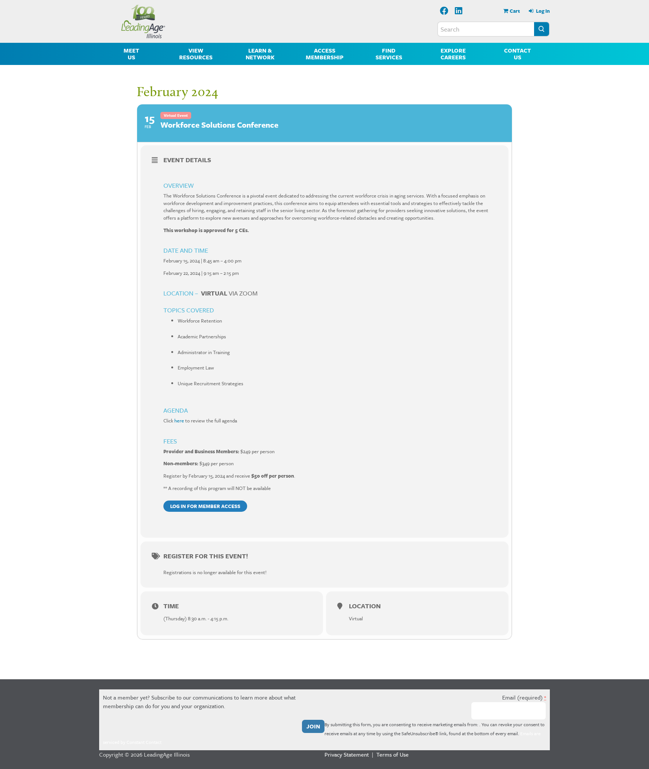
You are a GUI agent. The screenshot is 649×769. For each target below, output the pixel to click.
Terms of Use (392, 754)
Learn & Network (260, 53)
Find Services (389, 53)
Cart (515, 11)
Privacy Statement (346, 754)
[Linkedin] (459, 11)
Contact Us (517, 53)
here (179, 420)
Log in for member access (205, 506)
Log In (542, 11)
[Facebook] (444, 11)
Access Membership (325, 53)
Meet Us (131, 53)
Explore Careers (453, 53)
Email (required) (524, 697)
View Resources (196, 53)
